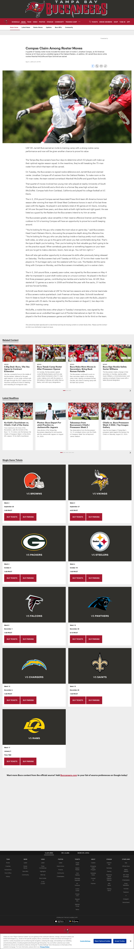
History (8, 876)
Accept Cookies (120, 941)
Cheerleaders (60, 876)
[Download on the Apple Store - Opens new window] (59, 921)
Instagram (126, 899)
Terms (77, 909)
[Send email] (101, 67)
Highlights (43, 871)
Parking (109, 871)
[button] (64, 390)
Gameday (109, 868)
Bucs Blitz (25, 871)
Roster (8, 862)
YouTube (126, 888)
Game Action (60, 866)
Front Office (8, 873)
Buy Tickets (12, 517)
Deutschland (125, 902)
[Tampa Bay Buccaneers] (67, 931)
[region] (67, 941)
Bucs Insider (42, 878)
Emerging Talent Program (93, 867)
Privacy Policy (44, 947)
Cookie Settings (85, 941)
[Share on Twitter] (97, 67)
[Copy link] (105, 66)
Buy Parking (28, 517)
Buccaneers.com (68, 775)
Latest (25, 862)
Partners (93, 883)
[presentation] (130, 391)
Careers (93, 862)
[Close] (130, 941)
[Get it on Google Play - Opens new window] (73, 922)
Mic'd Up (43, 874)
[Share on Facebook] (93, 67)
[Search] (90, 21)
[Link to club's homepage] (5, 21)
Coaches (8, 866)
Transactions (8, 869)
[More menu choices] (79, 22)
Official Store (126, 866)
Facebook (126, 892)
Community (25, 874)
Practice (60, 869)
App (126, 862)
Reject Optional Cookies (102, 941)
